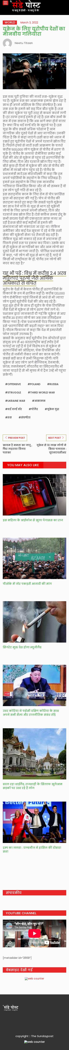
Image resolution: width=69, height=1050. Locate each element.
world (10, 22)
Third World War (42, 392)
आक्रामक (39, 401)
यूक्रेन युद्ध (53, 409)
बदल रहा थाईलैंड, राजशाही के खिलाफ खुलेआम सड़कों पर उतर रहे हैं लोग (32, 786)
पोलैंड (34, 409)
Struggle (14, 392)
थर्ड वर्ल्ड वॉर (15, 409)
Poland (35, 384)
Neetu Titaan (24, 43)
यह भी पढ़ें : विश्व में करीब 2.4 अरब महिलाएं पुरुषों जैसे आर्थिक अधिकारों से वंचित (34, 278)
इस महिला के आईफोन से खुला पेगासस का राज (33, 520)
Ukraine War (16, 401)
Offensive (14, 384)
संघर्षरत (25, 417)
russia (54, 384)
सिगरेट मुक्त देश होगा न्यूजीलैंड (22, 647)
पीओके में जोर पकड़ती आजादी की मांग (27, 584)
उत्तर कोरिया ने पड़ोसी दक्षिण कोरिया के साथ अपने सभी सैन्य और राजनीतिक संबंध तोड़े (31, 713)
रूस (10, 417)
